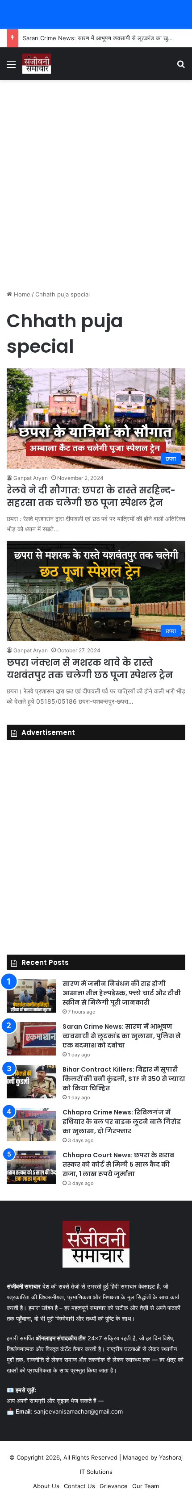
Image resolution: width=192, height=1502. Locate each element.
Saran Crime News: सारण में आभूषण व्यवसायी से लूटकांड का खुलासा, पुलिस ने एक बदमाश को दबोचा (122, 1036)
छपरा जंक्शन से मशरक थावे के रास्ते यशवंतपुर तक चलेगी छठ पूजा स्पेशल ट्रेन (90, 668)
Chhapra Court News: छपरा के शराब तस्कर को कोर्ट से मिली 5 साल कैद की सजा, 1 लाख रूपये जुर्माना (118, 1164)
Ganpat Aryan (30, 478)
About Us (46, 1485)
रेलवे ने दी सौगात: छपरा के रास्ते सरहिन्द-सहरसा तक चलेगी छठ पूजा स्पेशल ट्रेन (91, 496)
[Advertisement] (96, 185)
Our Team (145, 1485)
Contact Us (79, 1485)
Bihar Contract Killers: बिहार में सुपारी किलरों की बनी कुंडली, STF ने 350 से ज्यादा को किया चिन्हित (124, 1079)
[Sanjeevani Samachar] (36, 64)
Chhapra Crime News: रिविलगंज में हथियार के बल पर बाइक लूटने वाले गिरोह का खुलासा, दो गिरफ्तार (122, 1121)
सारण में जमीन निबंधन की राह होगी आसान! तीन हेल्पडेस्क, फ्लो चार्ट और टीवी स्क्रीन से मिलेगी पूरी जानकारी (122, 993)
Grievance (114, 1485)
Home (21, 294)
